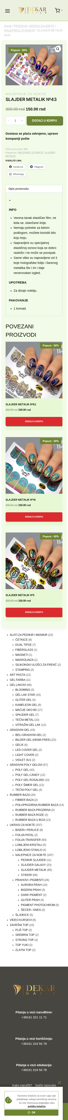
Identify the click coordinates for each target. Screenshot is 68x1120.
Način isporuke (45, 1085)
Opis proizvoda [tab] (19, 188)
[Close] (59, 1082)
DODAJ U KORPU (34, 421)
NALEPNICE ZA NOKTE (26, 94)
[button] (58, 49)
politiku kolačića (37, 1106)
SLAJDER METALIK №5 (20, 595)
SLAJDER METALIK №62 (21, 404)
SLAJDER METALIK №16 (21, 499)
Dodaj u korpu (44, 120)
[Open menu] (7, 10)
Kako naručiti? (22, 1085)
